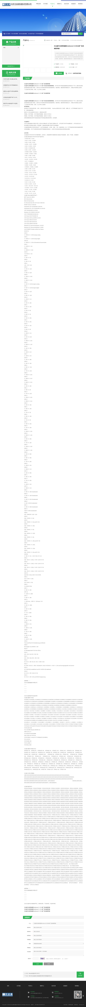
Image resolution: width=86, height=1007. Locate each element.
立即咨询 (60, 73)
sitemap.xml (81, 1004)
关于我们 (19, 985)
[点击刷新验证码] (42, 959)
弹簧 (4, 47)
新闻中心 (42, 985)
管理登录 (76, 1004)
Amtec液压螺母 (14, 33)
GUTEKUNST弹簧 (65, 40)
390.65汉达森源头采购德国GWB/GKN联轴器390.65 (40, 975)
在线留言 (65, 985)
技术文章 (54, 985)
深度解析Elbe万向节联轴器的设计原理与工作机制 (14, 85)
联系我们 (77, 985)
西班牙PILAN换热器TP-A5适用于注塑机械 (12, 103)
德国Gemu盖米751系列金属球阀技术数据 (12, 91)
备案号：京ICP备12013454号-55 (38, 1004)
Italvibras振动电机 (23, 33)
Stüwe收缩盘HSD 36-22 (34, 973)
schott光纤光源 (31, 33)
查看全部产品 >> (11, 66)
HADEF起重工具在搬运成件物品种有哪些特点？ (14, 79)
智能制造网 (70, 1004)
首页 (51, 40)
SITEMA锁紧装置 (39, 33)
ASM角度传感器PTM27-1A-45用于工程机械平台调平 (15, 97)
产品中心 (55, 40)
